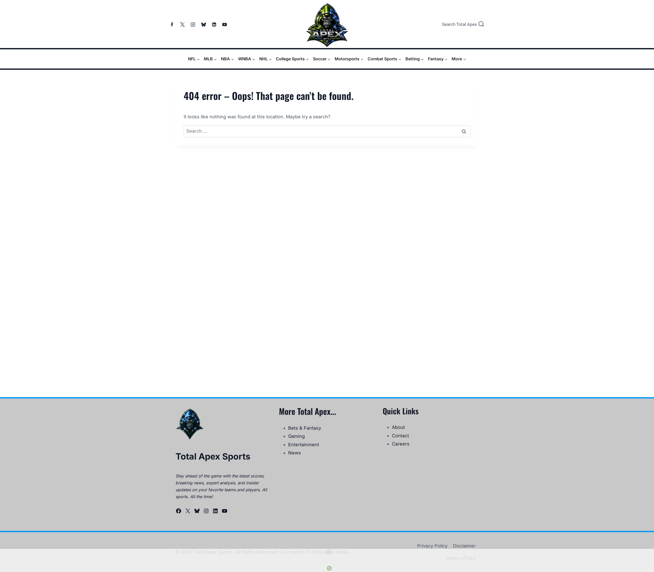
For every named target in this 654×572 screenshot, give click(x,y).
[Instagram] (192, 24)
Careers (401, 444)
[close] (329, 552)
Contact (400, 435)
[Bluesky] (203, 24)
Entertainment (303, 444)
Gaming (296, 436)
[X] (182, 24)
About (398, 427)
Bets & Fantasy (304, 428)
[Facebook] (172, 24)
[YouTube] (224, 24)
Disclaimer (464, 545)
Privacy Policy (432, 545)
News (294, 452)
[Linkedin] (214, 24)
